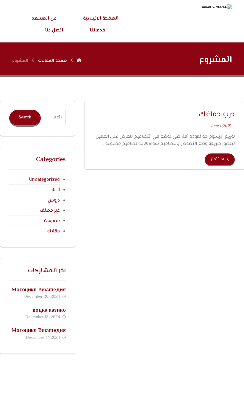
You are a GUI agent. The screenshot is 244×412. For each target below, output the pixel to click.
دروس (54, 200)
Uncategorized (44, 179)
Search (25, 117)
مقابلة (53, 231)
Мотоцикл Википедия (39, 290)
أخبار (55, 190)
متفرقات (52, 221)
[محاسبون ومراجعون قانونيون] (184, 19)
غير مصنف (50, 210)
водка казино (49, 310)
